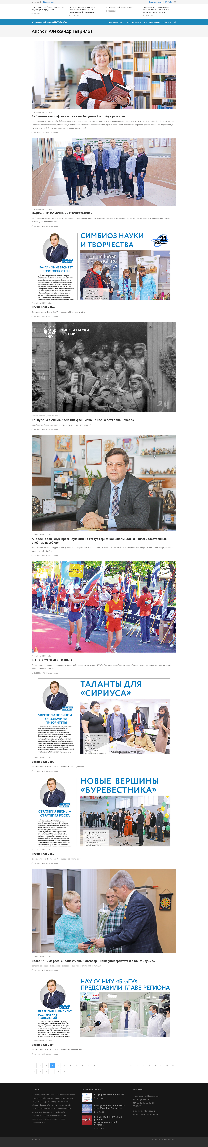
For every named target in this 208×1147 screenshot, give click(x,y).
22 (167, 1065)
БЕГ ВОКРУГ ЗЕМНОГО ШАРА (52, 660)
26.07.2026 (100, 1098)
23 (173, 1065)
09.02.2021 (37, 970)
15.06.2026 (112, 11)
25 (40, 1071)
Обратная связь (48, 2)
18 (142, 1065)
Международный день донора (119, 7)
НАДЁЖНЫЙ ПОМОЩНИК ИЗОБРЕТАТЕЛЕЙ (62, 213)
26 (46, 1071)
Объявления (56, 416)
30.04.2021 (37, 132)
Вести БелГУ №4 (43, 307)
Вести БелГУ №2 (43, 854)
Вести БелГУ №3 (43, 762)
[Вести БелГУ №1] (104, 1006)
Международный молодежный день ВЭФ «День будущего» (109, 1106)
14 (118, 1065)
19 (148, 1065)
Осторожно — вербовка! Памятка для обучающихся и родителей (48, 8)
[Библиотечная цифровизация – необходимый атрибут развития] (104, 75)
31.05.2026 (149, 15)
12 (106, 1065)
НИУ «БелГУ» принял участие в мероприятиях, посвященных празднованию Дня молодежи (82, 9)
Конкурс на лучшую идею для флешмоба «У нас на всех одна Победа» (83, 420)
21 (160, 1065)
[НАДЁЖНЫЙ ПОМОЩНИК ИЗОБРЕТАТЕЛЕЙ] (104, 172)
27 (52, 1071)
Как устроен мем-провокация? (109, 1094)
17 (136, 1065)
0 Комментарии (52, 132)
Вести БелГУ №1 (43, 1045)
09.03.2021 (37, 863)
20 (154, 1065)
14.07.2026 (100, 1129)
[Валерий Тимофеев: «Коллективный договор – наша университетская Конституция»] (104, 911)
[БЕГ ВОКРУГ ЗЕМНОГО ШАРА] (104, 607)
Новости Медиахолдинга (41, 416)
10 (94, 1065)
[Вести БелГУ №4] (104, 266)
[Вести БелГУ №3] (104, 716)
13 (112, 1065)
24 (34, 1071)
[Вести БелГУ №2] (104, 811)
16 (130, 1065)
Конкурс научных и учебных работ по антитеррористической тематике (108, 1120)
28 (58, 1071)
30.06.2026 (37, 13)
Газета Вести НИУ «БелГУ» (42, 112)
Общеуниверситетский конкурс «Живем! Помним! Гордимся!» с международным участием (156, 9)
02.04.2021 (37, 555)
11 (100, 1065)
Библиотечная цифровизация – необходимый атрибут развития (79, 116)
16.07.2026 (100, 1112)
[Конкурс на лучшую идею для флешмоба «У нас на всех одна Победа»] (104, 367)
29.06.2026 (75, 15)
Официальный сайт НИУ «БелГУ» (161, 2)
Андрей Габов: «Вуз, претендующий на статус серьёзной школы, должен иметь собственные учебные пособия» (99, 540)
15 (124, 1065)
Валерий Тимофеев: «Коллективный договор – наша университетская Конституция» (93, 961)
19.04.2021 (37, 429)
